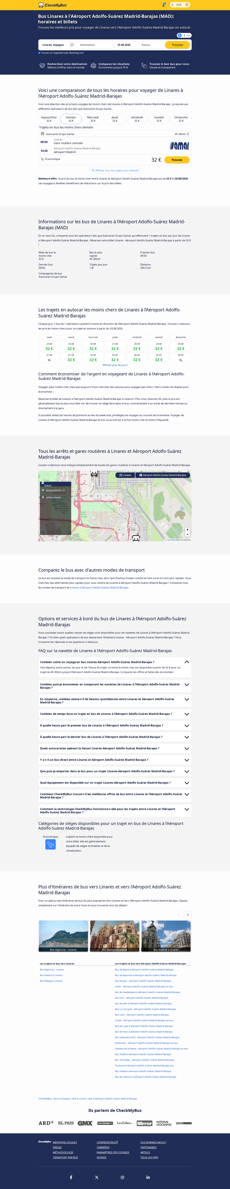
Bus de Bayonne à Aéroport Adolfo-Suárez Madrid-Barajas (146, 975)
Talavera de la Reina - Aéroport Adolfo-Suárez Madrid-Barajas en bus (151, 1048)
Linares (126, 475)
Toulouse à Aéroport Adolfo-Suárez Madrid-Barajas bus (144, 1065)
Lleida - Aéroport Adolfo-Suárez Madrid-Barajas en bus (144, 1020)
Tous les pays (149, 1157)
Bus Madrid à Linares (51, 975)
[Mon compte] (163, 4)
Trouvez (177, 160)
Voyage (101, 1157)
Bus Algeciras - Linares (52, 969)
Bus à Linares (79, 1098)
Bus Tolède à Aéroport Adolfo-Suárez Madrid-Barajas (143, 1054)
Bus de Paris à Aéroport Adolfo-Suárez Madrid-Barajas (144, 1031)
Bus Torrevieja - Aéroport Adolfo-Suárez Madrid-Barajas (144, 1059)
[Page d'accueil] (52, 5)
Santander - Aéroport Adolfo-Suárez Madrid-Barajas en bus (146, 1042)
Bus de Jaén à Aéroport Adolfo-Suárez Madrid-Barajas (143, 1003)
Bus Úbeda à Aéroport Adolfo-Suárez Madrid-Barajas (143, 1071)
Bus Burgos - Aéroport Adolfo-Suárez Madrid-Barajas (143, 980)
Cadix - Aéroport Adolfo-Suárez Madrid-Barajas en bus (144, 986)
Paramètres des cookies (113, 1152)
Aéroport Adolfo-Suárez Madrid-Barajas (164, 475)
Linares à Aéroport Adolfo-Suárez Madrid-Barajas (99, 587)
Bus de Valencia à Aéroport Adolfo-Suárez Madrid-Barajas (145, 1076)
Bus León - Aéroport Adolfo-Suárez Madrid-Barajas (142, 1014)
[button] (94, 472)
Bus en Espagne (62, 1098)
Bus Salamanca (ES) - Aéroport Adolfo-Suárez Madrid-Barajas (147, 1037)
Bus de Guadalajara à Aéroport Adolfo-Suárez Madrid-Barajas (147, 992)
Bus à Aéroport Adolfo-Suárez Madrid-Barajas (113, 1098)
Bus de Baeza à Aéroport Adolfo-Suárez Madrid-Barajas (144, 969)
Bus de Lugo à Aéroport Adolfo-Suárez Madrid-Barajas (144, 1026)
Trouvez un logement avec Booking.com (62, 52)
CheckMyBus (45, 1098)
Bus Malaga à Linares (51, 980)
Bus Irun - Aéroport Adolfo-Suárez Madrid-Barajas (141, 997)
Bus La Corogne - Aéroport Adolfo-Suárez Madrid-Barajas (145, 1009)
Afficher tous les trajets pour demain (117, 170)
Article (145, 1152)
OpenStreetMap (173, 539)
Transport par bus (65, 1157)
